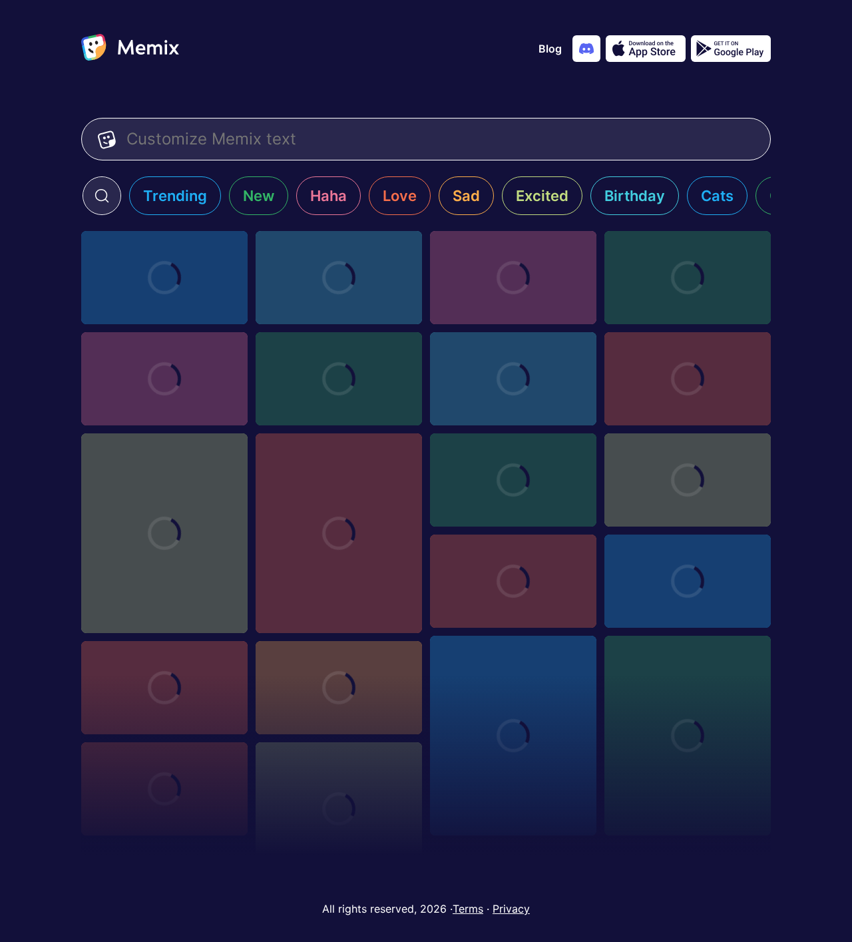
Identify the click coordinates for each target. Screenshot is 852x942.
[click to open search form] (101, 195)
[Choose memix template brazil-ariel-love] (687, 735)
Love (400, 195)
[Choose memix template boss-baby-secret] (339, 277)
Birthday (634, 195)
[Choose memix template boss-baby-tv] (513, 480)
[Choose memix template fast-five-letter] (164, 788)
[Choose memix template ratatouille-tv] (687, 480)
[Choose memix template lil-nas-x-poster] (164, 687)
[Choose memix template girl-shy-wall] (164, 533)
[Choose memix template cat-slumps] (513, 735)
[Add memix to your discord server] (586, 48)
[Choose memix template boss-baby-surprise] (687, 277)
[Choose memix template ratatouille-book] (687, 581)
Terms (468, 908)
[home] (130, 48)
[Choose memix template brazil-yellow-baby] (339, 533)
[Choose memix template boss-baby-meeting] (339, 378)
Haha (328, 195)
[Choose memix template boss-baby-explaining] (687, 378)
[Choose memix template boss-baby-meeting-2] (164, 378)
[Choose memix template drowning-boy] (339, 808)
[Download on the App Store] (646, 48)
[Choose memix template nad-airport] (513, 277)
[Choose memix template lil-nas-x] (339, 687)
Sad (466, 195)
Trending (175, 195)
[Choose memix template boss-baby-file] (513, 378)
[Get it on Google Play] (731, 48)
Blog (550, 48)
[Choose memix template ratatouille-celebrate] (513, 581)
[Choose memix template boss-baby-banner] (164, 277)
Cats (717, 195)
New (258, 195)
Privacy (511, 908)
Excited (542, 195)
